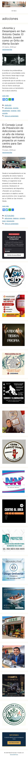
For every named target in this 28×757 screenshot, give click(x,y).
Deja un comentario (11, 116)
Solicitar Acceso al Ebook (14, 255)
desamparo (6, 110)
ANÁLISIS (8, 105)
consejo (22, 218)
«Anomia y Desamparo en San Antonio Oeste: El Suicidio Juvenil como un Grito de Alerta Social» (13, 35)
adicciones (8, 108)
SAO (18, 110)
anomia (15, 108)
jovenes (13, 110)
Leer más (5, 96)
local (4, 221)
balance (16, 218)
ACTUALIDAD (9, 216)
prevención (10, 221)
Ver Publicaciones (14, 742)
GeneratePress (14, 754)
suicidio (5, 113)
